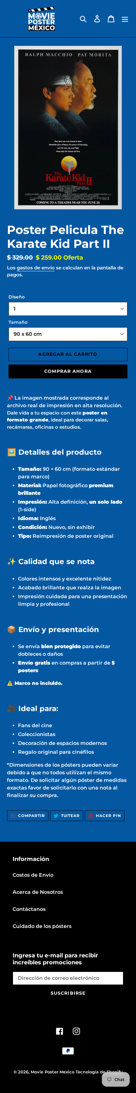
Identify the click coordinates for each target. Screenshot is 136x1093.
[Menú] (125, 19)
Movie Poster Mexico (52, 1071)
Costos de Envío (33, 875)
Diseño (17, 297)
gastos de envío (36, 268)
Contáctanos (29, 909)
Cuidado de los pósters (42, 926)
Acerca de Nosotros (38, 892)
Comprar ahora (68, 371)
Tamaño (18, 322)
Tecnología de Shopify (99, 1071)
